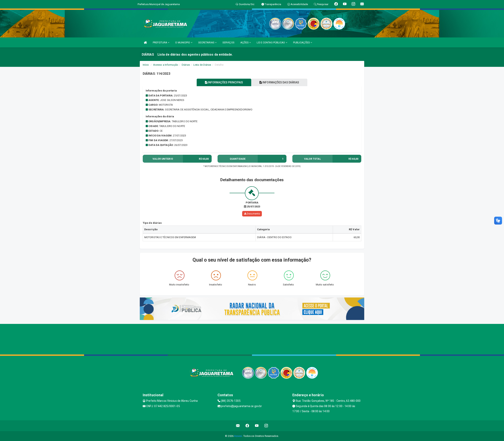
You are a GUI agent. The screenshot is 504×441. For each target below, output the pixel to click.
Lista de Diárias (202, 64)
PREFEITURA (160, 42)
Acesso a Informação (165, 64)
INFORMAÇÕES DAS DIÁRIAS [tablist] (280, 82)
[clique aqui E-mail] (237, 425)
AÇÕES (244, 42)
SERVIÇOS (228, 42)
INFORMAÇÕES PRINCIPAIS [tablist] (225, 82)
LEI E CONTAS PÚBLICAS (271, 42)
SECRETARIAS (206, 42)
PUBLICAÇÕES (301, 42)
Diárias (186, 64)
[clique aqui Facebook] (247, 425)
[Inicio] (145, 42)
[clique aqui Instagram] (266, 425)
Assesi (238, 435)
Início (146, 64)
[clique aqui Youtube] (256, 425)
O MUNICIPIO (183, 42)
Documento (253, 213)
